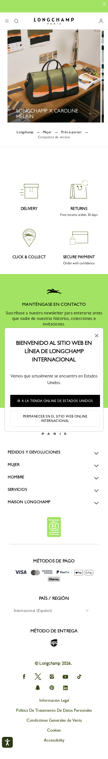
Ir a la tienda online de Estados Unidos (55, 401)
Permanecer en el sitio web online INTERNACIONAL (55, 418)
